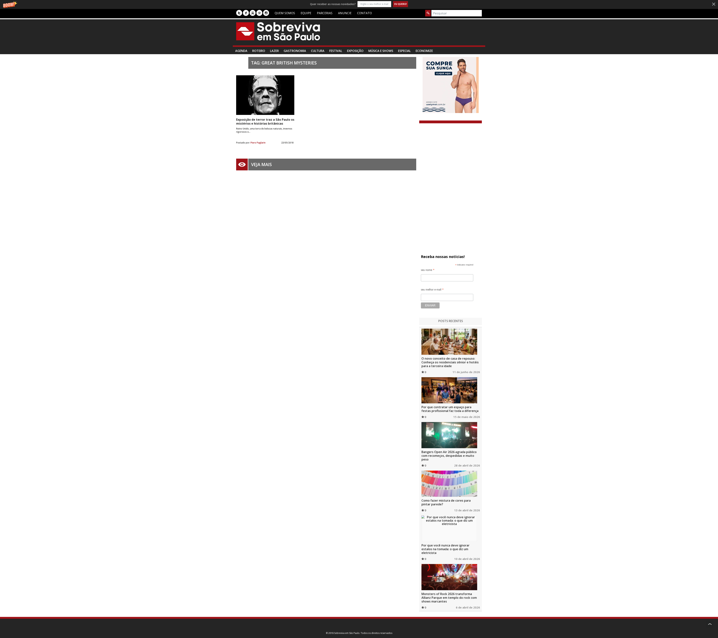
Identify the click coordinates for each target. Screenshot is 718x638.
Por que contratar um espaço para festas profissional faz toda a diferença (449, 409)
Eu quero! (400, 4)
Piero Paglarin (258, 142)
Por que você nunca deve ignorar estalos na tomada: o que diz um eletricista (445, 549)
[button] (359, 4)
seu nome (428, 271)
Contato (364, 13)
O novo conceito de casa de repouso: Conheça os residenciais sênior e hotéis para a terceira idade (450, 362)
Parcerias (324, 13)
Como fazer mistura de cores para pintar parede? (446, 502)
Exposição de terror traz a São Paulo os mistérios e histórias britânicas (265, 122)
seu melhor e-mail (432, 290)
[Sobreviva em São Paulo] (278, 31)
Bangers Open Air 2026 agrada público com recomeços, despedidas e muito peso (449, 455)
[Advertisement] (414, 34)
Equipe (306, 13)
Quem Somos (285, 13)
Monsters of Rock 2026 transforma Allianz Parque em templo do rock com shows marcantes (449, 597)
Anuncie (345, 13)
